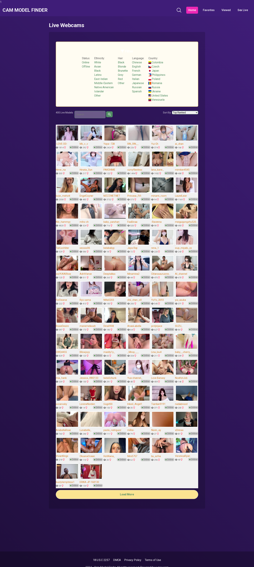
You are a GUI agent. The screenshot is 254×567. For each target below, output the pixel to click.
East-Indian (101, 79)
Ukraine (156, 91)
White (97, 62)
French (136, 70)
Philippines (158, 74)
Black (97, 70)
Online (86, 62)
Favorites (209, 10)
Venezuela (157, 99)
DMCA (117, 560)
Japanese (138, 83)
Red (120, 79)
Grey (120, 74)
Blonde (122, 66)
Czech (155, 66)
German (136, 74)
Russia (155, 87)
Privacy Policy (132, 560)
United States (159, 95)
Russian (137, 87)
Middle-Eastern (103, 83)
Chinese (137, 62)
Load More (127, 494)
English (136, 66)
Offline (86, 66)
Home (192, 10)
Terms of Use (153, 560)
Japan (155, 70)
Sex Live (243, 10)
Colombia (157, 62)
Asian (97, 66)
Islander (99, 91)
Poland (155, 79)
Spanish (137, 91)
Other (97, 95)
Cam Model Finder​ (25, 10)
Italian (135, 79)
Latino (98, 74)
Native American (104, 87)
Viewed (226, 10)
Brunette (123, 70)
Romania (156, 83)
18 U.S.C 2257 (101, 560)
